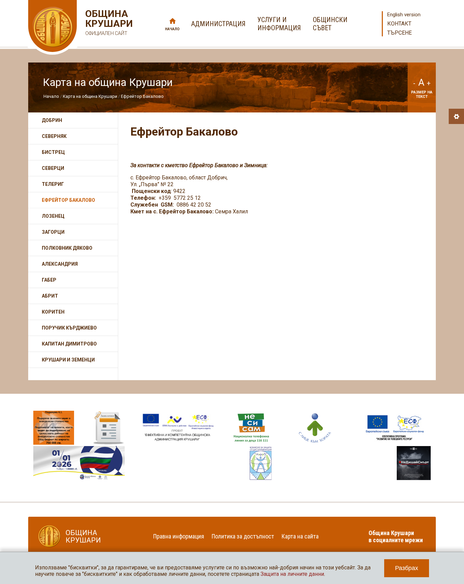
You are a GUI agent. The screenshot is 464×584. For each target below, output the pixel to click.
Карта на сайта (300, 536)
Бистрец (53, 152)
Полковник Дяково (67, 248)
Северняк (54, 136)
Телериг (53, 184)
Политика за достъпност (243, 536)
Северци (53, 168)
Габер (49, 280)
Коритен (53, 312)
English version (404, 15)
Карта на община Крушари (90, 96)
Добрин (52, 120)
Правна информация (178, 536)
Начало (172, 29)
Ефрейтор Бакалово (142, 96)
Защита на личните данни (292, 574)
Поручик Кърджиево (69, 328)
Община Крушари (108, 22)
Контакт (399, 23)
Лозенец (53, 216)
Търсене (399, 33)
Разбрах (406, 568)
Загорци (53, 232)
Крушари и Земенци (68, 359)
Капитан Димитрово (69, 344)
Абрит (50, 296)
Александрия (60, 264)
